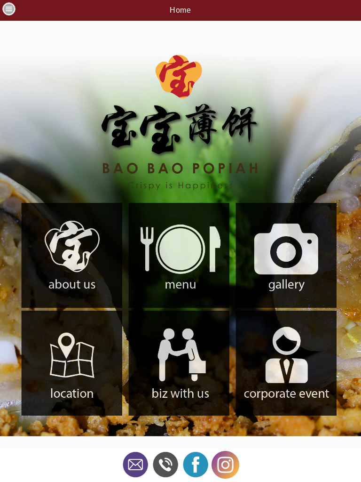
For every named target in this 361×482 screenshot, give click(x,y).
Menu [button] (9, 9)
